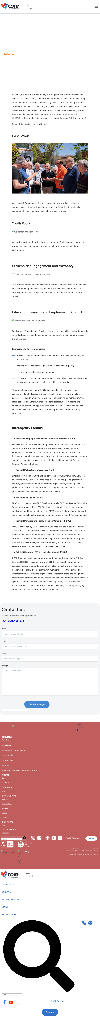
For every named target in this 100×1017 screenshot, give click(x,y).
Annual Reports (7, 787)
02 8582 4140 (13, 621)
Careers (4, 813)
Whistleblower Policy (92, 850)
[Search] (24, 838)
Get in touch (9, 914)
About (5, 892)
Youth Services (7, 745)
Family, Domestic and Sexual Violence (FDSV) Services (19, 770)
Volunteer (5, 799)
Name (4, 629)
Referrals (5, 808)
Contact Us (5, 833)
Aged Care (5, 740)
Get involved (9, 899)
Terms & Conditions (92, 848)
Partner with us (7, 804)
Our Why (5, 778)
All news (4, 825)
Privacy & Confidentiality (74, 848)
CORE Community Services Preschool (14, 750)
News (5, 907)
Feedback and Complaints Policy (76, 850)
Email (4, 641)
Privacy (84, 848)
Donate (4, 817)
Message (5, 666)
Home (4, 15)
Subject (4, 653)
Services (6, 884)
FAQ (3, 791)
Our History (5, 782)
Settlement (5, 765)
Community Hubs (7, 760)
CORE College (6, 755)
